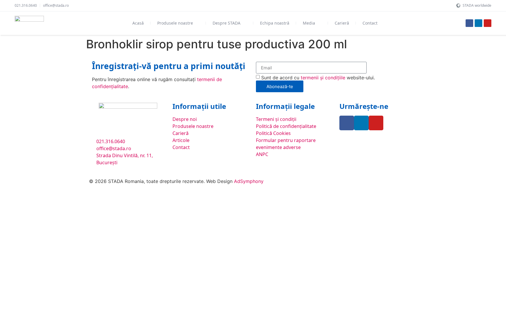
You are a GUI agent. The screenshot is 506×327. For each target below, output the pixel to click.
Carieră (342, 23)
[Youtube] (487, 23)
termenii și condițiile (323, 78)
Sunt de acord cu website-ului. (318, 78)
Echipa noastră (274, 23)
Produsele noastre (175, 23)
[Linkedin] (478, 23)
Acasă (138, 23)
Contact (370, 23)
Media (309, 23)
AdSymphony (249, 181)
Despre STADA (226, 23)
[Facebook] (469, 23)
